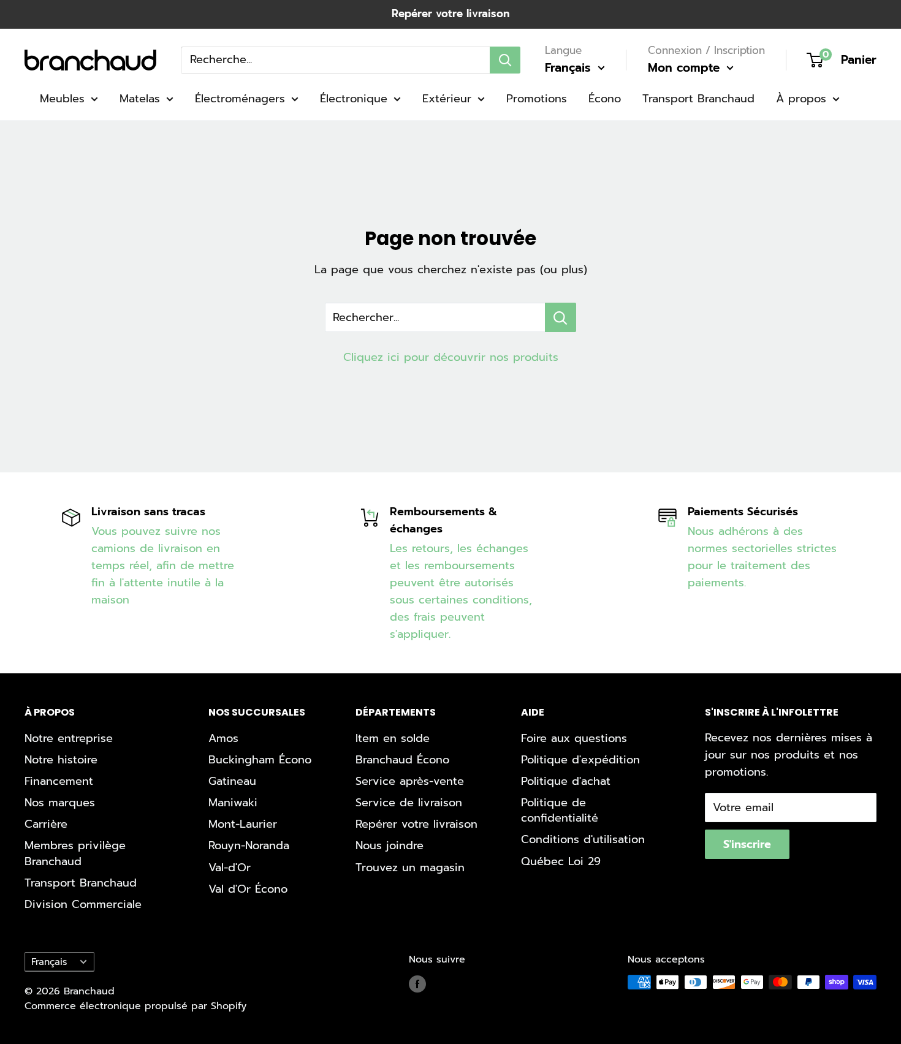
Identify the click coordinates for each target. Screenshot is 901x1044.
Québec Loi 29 (561, 861)
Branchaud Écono (402, 759)
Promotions (536, 98)
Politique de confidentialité (559, 810)
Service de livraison (408, 802)
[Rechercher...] (560, 317)
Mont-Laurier (242, 824)
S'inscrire (747, 844)
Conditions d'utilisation (583, 839)
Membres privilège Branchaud (75, 853)
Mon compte (686, 68)
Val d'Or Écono (247, 889)
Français (49, 962)
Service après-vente (409, 781)
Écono (604, 98)
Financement (59, 781)
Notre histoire (61, 759)
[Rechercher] (505, 59)
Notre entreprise (69, 738)
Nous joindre (389, 845)
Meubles (62, 98)
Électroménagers (240, 98)
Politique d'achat (565, 781)
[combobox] (335, 59)
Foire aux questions (574, 738)
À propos (801, 98)
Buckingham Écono (259, 759)
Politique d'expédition (580, 759)
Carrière (46, 824)
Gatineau (232, 781)
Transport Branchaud (698, 98)
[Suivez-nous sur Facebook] (417, 984)
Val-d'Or (229, 867)
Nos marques (60, 802)
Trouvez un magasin (410, 867)
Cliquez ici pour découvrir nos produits (450, 357)
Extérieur (446, 98)
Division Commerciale (83, 904)
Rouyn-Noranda (248, 845)
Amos (223, 738)
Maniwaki (232, 802)
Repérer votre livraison (450, 13)
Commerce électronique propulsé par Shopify (135, 1006)
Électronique (353, 98)
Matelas (140, 98)
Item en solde (392, 738)
